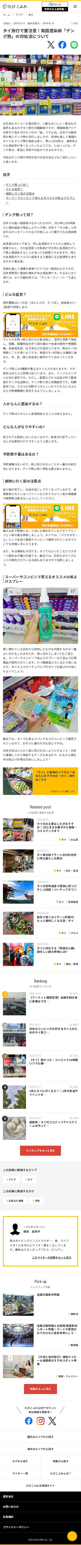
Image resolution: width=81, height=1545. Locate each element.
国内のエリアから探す (40, 1437)
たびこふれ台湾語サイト (40, 1485)
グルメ (74, 933)
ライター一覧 (20, 1473)
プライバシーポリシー (16, 1527)
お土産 (74, 839)
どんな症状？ (14, 189)
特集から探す (61, 1461)
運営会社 (8, 1496)
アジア (19, 14)
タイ (30, 14)
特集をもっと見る (40, 1389)
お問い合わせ (11, 1506)
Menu (75, 6)
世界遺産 (73, 901)
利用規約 (8, 1517)
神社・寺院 (72, 964)
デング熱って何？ (17, 185)
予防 (37, 1200)
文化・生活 (72, 870)
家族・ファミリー (68, 1376)
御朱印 (74, 1314)
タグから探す (20, 1461)
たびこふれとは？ (60, 1473)
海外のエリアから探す (40, 1449)
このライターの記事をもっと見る (51, 1257)
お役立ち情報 (16, 1200)
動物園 (74, 1345)
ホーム (6, 14)
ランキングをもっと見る (40, 1150)
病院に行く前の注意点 (20, 193)
